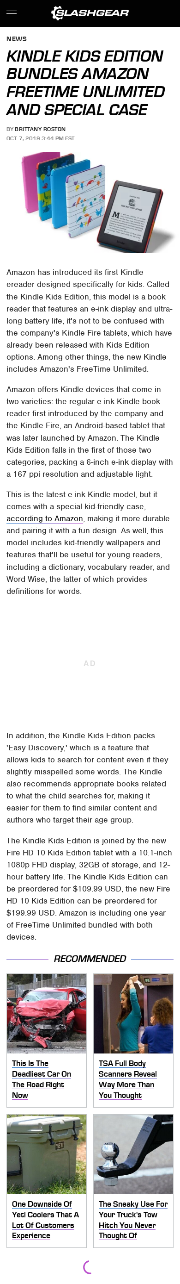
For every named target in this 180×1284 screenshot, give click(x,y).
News (16, 40)
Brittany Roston (40, 129)
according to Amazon (44, 518)
